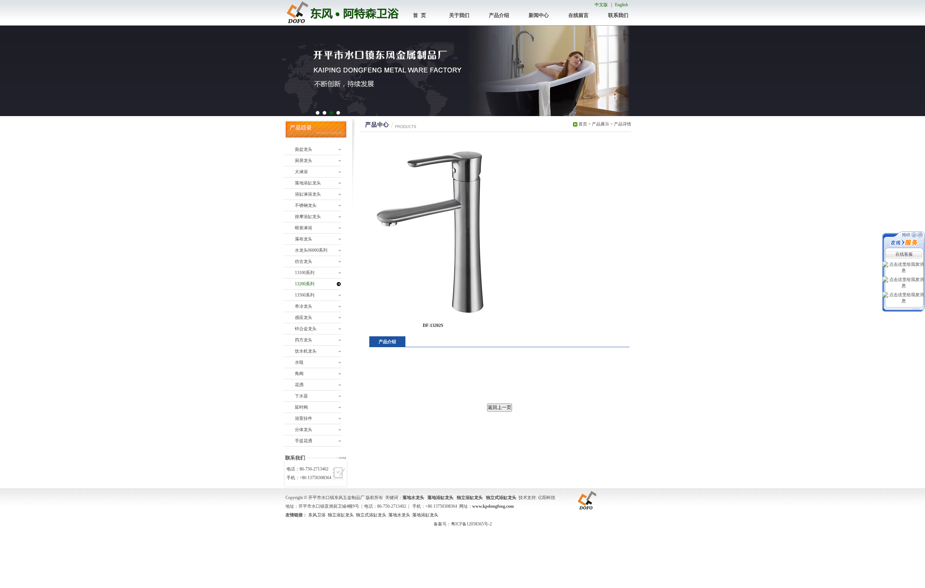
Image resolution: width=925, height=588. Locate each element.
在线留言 (578, 15)
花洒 (299, 384)
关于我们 (459, 15)
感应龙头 (303, 317)
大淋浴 (301, 171)
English (621, 4)
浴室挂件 (303, 418)
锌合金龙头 (306, 328)
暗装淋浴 (303, 227)
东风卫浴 (317, 514)
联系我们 (618, 15)
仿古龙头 (303, 261)
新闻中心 (539, 15)
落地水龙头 (399, 514)
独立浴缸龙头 (341, 514)
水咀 (299, 362)
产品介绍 (499, 15)
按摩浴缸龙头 (308, 216)
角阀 (299, 373)
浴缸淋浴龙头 (308, 194)
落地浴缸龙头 (308, 183)
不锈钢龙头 (306, 205)
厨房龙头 (303, 160)
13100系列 (304, 272)
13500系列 (304, 295)
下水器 (301, 396)
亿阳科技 (546, 497)
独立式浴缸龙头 (371, 514)
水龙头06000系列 (311, 250)
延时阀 (301, 407)
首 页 (419, 15)
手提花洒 (303, 440)
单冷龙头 (303, 306)
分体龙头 (303, 429)
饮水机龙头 (306, 351)
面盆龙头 (303, 149)
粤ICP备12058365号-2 (471, 524)
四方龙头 (303, 339)
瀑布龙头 (303, 239)
